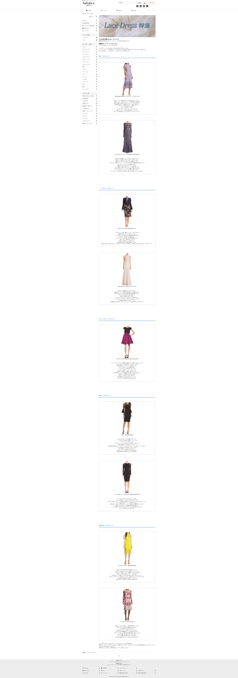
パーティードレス (119, 661)
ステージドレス (112, 661)
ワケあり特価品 (119, 664)
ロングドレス (126, 661)
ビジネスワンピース (111, 664)
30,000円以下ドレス (127, 664)
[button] (148, 10)
